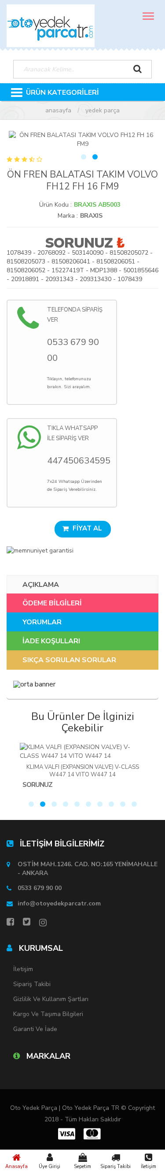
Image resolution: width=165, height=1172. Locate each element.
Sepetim (82, 1166)
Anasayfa (16, 1166)
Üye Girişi (49, 1166)
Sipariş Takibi (115, 1166)
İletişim (148, 1166)
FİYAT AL (86, 528)
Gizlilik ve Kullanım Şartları (50, 999)
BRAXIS (91, 215)
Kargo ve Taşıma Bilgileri (48, 1014)
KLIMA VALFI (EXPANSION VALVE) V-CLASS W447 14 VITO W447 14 (82, 771)
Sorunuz (79, 243)
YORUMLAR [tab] (42, 622)
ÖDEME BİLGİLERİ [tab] (52, 603)
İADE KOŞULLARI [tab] (51, 641)
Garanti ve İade (35, 1029)
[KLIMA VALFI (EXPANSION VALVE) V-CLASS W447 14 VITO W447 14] (82, 751)
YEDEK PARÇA (102, 110)
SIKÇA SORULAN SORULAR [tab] (69, 660)
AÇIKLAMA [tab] (40, 585)
